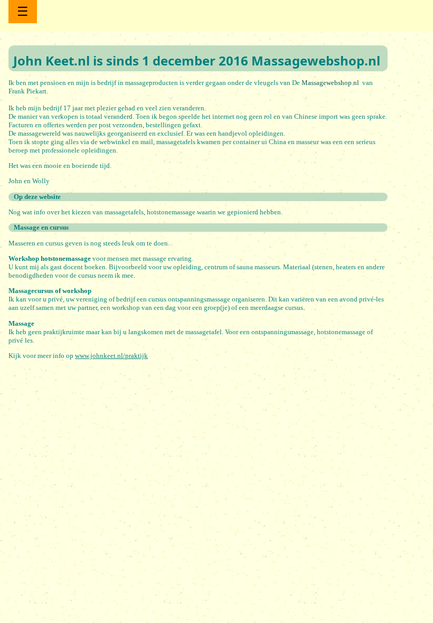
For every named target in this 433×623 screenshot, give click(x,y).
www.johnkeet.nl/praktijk (111, 356)
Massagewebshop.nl (331, 83)
